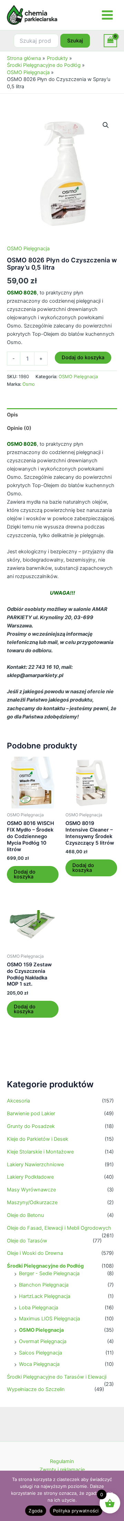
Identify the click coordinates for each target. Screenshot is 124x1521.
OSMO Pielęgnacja (41, 1330)
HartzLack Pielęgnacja (44, 1296)
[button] (106, 125)
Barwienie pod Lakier (31, 1113)
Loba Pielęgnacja (38, 1308)
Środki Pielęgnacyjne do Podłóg (45, 1266)
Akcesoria (18, 1101)
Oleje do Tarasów (27, 1241)
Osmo (28, 384)
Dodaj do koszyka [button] (24, 874)
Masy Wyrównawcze (31, 1190)
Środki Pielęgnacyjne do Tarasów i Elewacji (56, 1377)
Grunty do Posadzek (31, 1126)
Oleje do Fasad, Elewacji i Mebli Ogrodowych (59, 1228)
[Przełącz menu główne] (107, 15)
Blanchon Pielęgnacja (44, 1285)
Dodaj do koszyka (83, 357)
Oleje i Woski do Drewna (35, 1253)
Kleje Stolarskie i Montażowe (40, 1152)
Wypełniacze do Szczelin (36, 1389)
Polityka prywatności (76, 1510)
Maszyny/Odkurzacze (32, 1202)
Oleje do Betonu (25, 1215)
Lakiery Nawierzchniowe (35, 1164)
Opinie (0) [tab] (19, 428)
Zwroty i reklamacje (62, 1470)
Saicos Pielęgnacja (40, 1353)
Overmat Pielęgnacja (42, 1341)
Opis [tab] (12, 415)
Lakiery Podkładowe (30, 1177)
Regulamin (62, 1461)
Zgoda (35, 1510)
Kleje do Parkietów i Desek (37, 1139)
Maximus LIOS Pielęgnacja (49, 1319)
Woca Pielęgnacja (39, 1364)
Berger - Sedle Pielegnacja (49, 1273)
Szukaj (75, 41)
